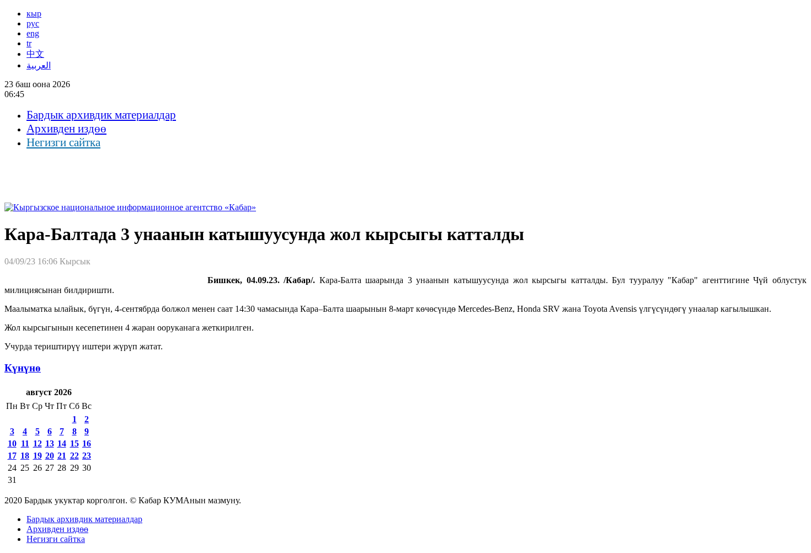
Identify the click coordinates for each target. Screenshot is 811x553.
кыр (33, 13)
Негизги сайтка (63, 142)
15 (74, 443)
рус (32, 23)
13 (49, 443)
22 (74, 455)
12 (37, 443)
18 (24, 455)
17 (12, 455)
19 (37, 455)
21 (61, 455)
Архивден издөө (66, 128)
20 (49, 455)
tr (28, 43)
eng (32, 33)
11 (25, 443)
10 (12, 443)
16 (86, 443)
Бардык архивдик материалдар (101, 114)
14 (61, 443)
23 (86, 455)
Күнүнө (22, 368)
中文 (35, 54)
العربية (38, 65)
